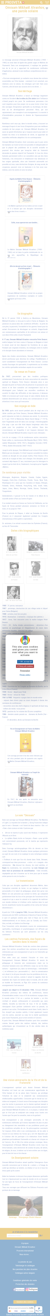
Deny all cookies (26, 666)
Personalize (25, 671)
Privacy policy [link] (25, 675)
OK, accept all (26, 662)
